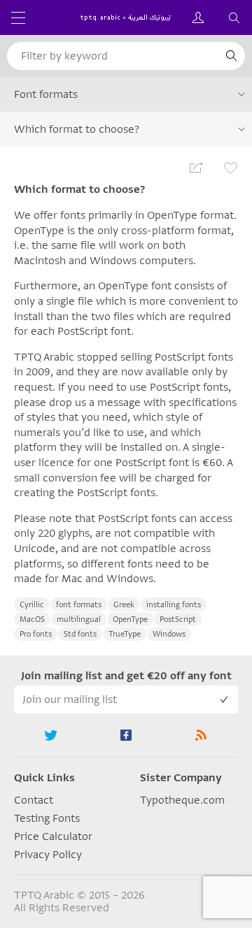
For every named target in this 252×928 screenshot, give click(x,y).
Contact (33, 800)
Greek (123, 605)
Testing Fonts (47, 818)
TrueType (124, 634)
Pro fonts (36, 634)
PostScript (178, 619)
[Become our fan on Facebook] (126, 735)
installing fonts (173, 605)
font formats (79, 605)
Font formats (46, 94)
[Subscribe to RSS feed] (200, 735)
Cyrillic (32, 605)
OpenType (130, 619)
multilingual (79, 619)
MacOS (32, 619)
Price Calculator (53, 836)
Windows (169, 634)
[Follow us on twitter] (51, 735)
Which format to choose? (76, 129)
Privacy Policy (48, 855)
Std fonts (80, 634)
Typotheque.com (182, 800)
